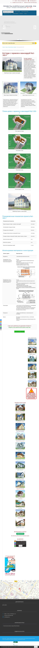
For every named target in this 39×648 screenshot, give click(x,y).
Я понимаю (35, 646)
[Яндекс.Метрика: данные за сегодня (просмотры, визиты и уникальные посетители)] (15, 644)
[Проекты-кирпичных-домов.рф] (19, 6)
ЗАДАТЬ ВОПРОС (20, 533)
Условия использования (29, 598)
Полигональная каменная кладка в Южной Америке (11, 625)
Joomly (16, 598)
